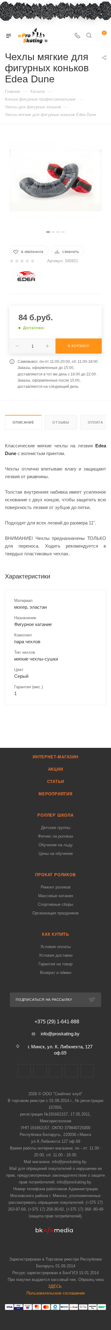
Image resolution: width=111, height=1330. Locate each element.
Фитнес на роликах (55, 836)
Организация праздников (55, 913)
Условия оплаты (55, 946)
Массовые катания (55, 895)
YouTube (71, 1070)
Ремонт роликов (56, 887)
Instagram (55, 1070)
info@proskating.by (60, 1033)
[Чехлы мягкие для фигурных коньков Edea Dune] (55, 180)
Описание (23, 422)
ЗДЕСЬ (55, 1286)
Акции (55, 769)
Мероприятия (55, 794)
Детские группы (55, 827)
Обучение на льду (56, 845)
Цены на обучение (56, 853)
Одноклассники (87, 1070)
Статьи (55, 781)
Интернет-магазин (55, 757)
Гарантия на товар (55, 964)
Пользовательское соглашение (56, 1293)
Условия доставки (55, 955)
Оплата (95, 422)
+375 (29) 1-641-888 (57, 1021)
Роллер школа (55, 815)
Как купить (55, 934)
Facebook (40, 1070)
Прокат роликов (55, 874)
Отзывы (60, 422)
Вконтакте (24, 1070)
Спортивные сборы (55, 904)
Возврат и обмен (55, 972)
